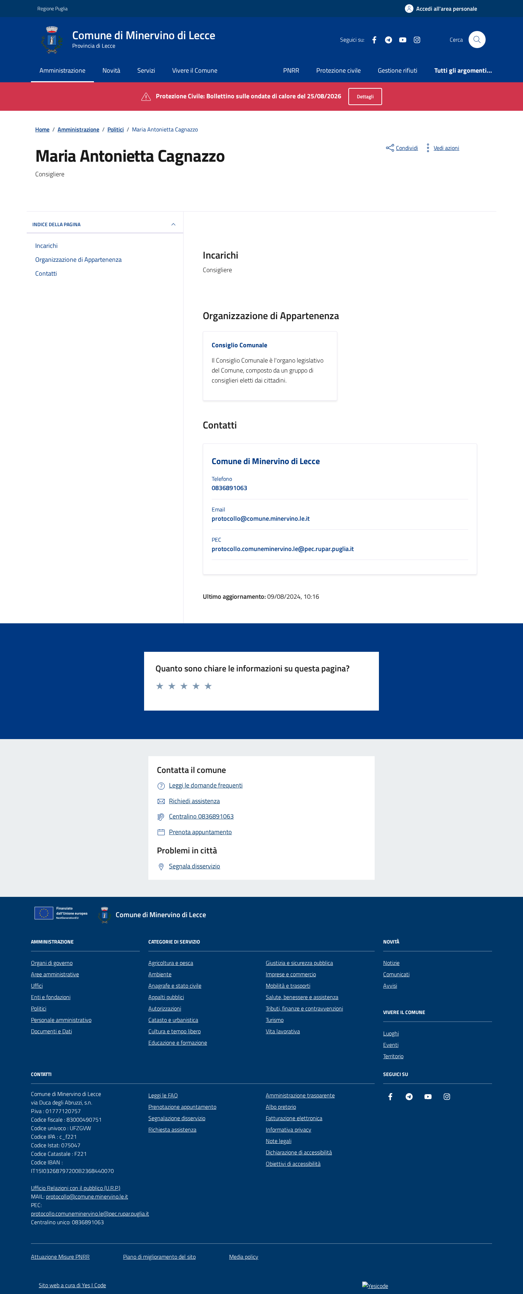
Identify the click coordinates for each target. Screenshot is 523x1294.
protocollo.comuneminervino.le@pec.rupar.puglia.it (90, 1213)
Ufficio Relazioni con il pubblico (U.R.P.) (75, 1188)
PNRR (291, 70)
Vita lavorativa (283, 1031)
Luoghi (391, 1033)
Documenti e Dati (51, 1031)
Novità (111, 70)
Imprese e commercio (291, 974)
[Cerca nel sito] (477, 39)
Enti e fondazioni (50, 997)
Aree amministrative (55, 974)
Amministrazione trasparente (300, 1095)
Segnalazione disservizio (176, 1118)
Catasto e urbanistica (173, 1019)
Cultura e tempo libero (174, 1031)
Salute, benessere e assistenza (302, 997)
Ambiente (159, 974)
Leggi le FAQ (163, 1095)
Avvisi (390, 985)
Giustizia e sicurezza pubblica (299, 962)
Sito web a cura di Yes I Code (72, 1285)
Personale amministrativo (61, 1019)
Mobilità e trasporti (288, 985)
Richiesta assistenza (172, 1129)
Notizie (391, 962)
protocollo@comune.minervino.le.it (87, 1196)
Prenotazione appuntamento (182, 1106)
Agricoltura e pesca (170, 962)
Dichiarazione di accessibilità (299, 1152)
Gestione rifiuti (397, 70)
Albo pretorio (281, 1106)
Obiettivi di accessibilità (293, 1163)
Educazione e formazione (177, 1042)
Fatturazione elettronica (294, 1118)
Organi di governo (52, 962)
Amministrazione (62, 70)
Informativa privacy (288, 1129)
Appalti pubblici (166, 997)
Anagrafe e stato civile (174, 985)
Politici (38, 1008)
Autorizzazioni (164, 1008)
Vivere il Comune (194, 70)
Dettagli (365, 96)
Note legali (278, 1141)
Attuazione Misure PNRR (60, 1256)
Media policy (243, 1256)
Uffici (37, 985)
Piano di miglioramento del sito (159, 1256)
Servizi (146, 70)
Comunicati (396, 974)
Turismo (275, 1019)
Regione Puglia (52, 8)
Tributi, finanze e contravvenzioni (304, 1008)
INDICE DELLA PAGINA (56, 224)
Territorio (393, 1056)
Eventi (390, 1044)
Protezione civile (338, 70)
